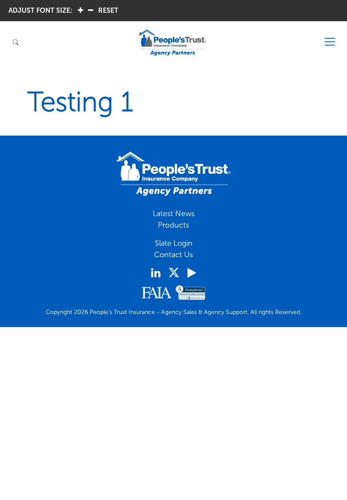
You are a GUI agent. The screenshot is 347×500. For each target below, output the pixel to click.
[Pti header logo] (172, 42)
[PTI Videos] (191, 272)
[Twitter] (174, 272)
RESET (108, 10)
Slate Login (174, 243)
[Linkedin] (155, 272)
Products (173, 225)
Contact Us (173, 254)
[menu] (330, 41)
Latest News (174, 213)
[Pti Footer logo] (173, 173)
